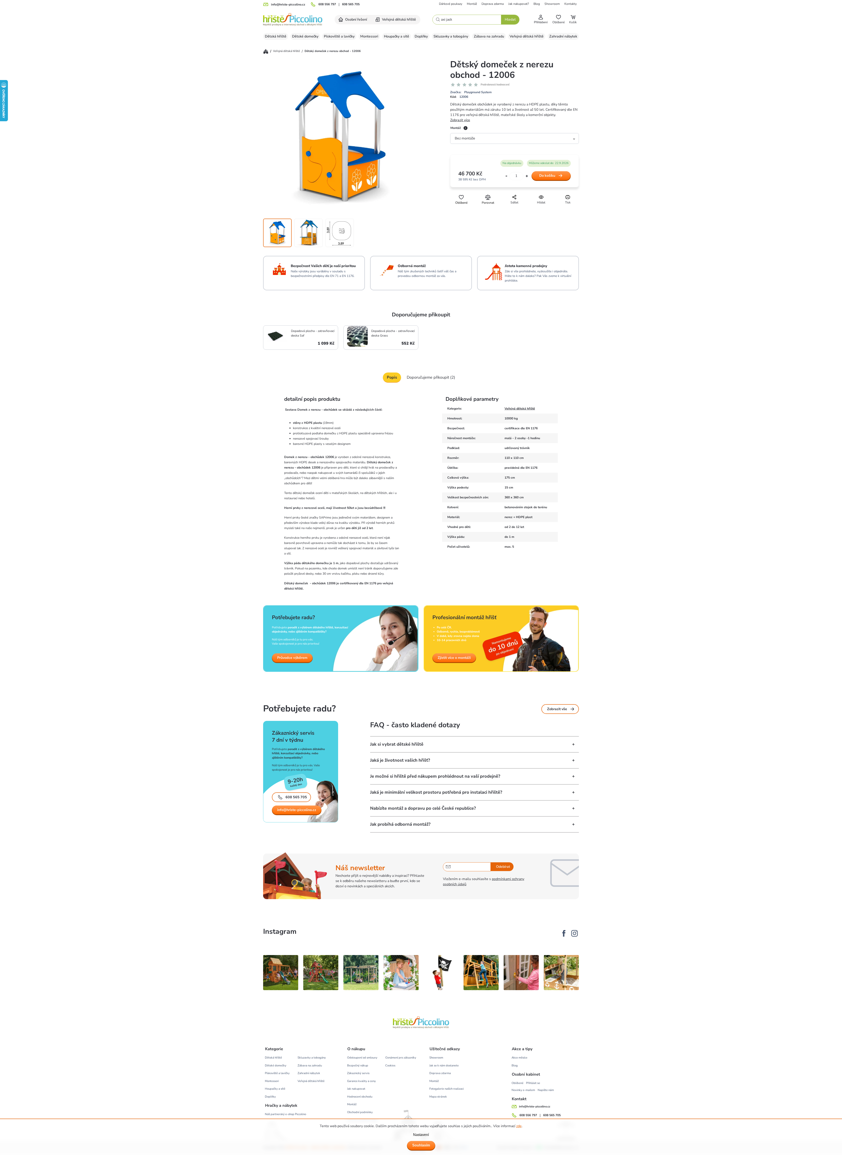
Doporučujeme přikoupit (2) (431, 377)
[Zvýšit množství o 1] (527, 176)
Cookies (390, 1066)
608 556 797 (327, 4)
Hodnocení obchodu (359, 1097)
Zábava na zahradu (310, 1066)
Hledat (510, 19)
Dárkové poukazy (450, 4)
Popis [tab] (392, 377)
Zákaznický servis (358, 1073)
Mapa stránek (438, 1097)
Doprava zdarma (493, 4)
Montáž (472, 4)
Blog (536, 4)
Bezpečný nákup (357, 1066)
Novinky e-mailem (523, 1090)
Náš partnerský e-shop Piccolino (285, 1114)
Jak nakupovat (356, 1089)
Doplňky (270, 1097)
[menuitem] (353, 19)
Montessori (272, 1081)
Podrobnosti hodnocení (495, 84)
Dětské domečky (275, 1066)
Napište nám (546, 1090)
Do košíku (547, 175)
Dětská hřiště (273, 1058)
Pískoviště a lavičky (277, 1073)
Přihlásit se (533, 1083)
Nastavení (421, 1135)
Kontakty (570, 4)
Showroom (552, 4)
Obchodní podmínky (360, 1112)
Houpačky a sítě (275, 1089)
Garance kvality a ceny (361, 1081)
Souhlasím (421, 1145)
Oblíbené (517, 1083)
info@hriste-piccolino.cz (296, 809)
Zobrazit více (460, 120)
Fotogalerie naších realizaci (446, 1089)
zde (519, 1126)
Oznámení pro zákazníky (400, 1058)
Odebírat (503, 866)
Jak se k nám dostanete (444, 1066)
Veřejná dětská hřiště (520, 408)
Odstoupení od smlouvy (362, 1058)
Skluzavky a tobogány (312, 1058)
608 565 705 (351, 4)
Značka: (471, 92)
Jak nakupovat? (518, 4)
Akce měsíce (519, 1058)
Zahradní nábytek (309, 1073)
